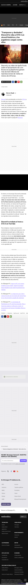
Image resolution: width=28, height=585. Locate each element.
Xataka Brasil (5, 569)
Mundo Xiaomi (5, 533)
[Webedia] (24, 1)
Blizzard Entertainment (20, 499)
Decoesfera (4, 557)
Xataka (3, 524)
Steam (3, 493)
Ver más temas (6, 504)
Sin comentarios (7, 81)
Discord (3, 99)
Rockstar (20, 117)
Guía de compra (6, 5)
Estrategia (22, 5)
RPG (4, 25)
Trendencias (4, 555)
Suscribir (23, 460)
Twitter (16, 82)
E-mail (21, 82)
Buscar (26, 510)
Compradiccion (5, 559)
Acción (15, 5)
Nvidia (3, 496)
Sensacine (16, 535)
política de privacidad (20, 463)
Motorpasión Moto (18, 547)
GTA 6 (24, 99)
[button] (11, 93)
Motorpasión (17, 545)
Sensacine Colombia (18, 572)
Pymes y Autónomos (18, 557)
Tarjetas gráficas (18, 487)
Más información (22, 583)
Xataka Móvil (4, 527)
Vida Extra (16, 527)
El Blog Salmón (17, 555)
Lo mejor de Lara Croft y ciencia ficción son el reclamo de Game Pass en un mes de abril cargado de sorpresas (13, 296)
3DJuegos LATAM (18, 567)
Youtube (14, 471)
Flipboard (18, 82)
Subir (22, 516)
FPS (13, 25)
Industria (10, 313)
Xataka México (5, 567)
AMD (3, 499)
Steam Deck (17, 496)
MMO (3, 490)
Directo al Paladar (5, 545)
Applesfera (4, 529)
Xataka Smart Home (6, 531)
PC (16, 25)
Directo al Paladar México (7, 574)
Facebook (13, 82)
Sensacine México (18, 569)
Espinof (16, 537)
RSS (17, 471)
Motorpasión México (18, 574)
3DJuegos (16, 524)
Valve (8, 25)
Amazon (21, 25)
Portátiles (17, 490)
